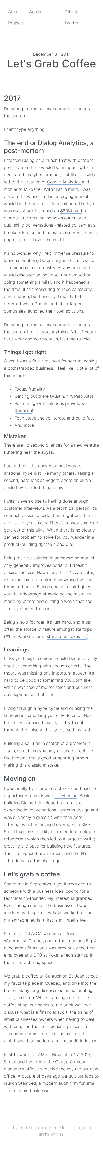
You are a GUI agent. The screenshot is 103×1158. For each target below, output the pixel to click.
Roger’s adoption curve (68, 480)
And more (24, 425)
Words (35, 11)
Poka (53, 955)
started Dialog (20, 160)
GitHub (71, 11)
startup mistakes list (67, 636)
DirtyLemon (65, 795)
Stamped (27, 1083)
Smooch (24, 410)
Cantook (53, 976)
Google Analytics (64, 181)
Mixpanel (32, 189)
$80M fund (71, 210)
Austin (58, 396)
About (14, 11)
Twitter (71, 22)
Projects (16, 22)
